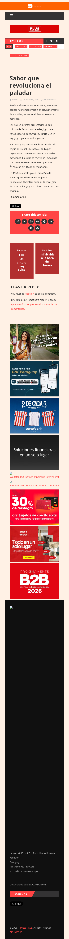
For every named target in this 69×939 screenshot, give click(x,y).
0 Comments (49, 99)
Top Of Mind (19, 55)
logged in (29, 293)
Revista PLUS (25, 927)
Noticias (21, 46)
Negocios (50, 46)
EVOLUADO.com (37, 884)
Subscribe (17, 932)
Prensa (15, 99)
